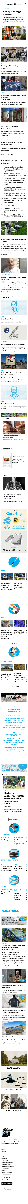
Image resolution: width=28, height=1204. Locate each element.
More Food (14, 599)
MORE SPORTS (13, 819)
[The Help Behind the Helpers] (14, 54)
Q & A (2, 316)
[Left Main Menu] (2, 4)
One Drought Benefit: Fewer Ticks (18, 868)
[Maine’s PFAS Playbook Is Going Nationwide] (14, 976)
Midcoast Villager (18, 457)
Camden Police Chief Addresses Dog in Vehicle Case (13, 210)
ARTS (2, 618)
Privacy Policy (9, 1189)
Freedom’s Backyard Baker (11, 435)
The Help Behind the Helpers (10, 66)
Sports (4, 774)
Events (4, 475)
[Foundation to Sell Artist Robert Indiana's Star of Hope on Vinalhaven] (7, 623)
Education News (5, 274)
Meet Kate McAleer (7, 319)
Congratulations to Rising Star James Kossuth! (6, 868)
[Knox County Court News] (14, 115)
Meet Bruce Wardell (7, 404)
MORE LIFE (13, 472)
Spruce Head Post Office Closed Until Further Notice (14, 216)
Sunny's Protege (12, 12)
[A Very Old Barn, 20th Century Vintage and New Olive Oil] (19, 667)
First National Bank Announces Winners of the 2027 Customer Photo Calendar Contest (14, 720)
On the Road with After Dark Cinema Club (19, 632)
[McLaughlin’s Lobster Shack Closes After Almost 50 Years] (14, 361)
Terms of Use (3, 1189)
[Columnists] (14, 854)
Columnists (5, 834)
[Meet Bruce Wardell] (14, 392)
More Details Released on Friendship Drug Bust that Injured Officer (14, 169)
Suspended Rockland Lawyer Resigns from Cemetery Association (15, 200)
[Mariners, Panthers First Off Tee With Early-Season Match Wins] (14, 782)
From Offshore (5, 837)
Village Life (6, 9)
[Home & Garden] (14, 652)
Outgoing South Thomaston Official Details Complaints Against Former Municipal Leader (14, 181)
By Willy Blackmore (8, 437)
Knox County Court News (9, 126)
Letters (3, 886)
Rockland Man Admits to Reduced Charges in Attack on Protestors (14, 189)
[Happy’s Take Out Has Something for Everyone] (19, 576)
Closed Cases (13, 1089)
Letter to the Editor (6, 889)
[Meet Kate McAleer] (14, 307)
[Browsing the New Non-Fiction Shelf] (14, 332)
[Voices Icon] (14, 828)
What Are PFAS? (7, 1037)
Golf (5, 790)
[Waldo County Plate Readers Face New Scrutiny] (14, 228)
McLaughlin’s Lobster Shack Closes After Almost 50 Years (15, 195)
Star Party (4, 840)
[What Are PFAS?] (14, 1028)
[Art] (14, 608)
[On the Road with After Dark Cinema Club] (19, 623)
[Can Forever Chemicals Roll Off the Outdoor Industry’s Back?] (14, 1001)
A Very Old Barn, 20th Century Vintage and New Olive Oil (19, 677)
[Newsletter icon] (14, 1101)
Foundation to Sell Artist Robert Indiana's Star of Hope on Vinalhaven (7, 634)
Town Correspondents (9, 860)
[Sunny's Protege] (14, 33)
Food (2, 370)
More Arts (14, 643)
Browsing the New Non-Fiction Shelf (13, 344)
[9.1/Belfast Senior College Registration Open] (14, 483)
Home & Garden (6, 661)
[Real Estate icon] (14, 1058)
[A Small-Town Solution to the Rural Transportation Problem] (14, 935)
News (2, 63)
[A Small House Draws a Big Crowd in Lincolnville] (7, 667)
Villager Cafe (13, 1111)
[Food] (14, 561)
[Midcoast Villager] (6, 460)
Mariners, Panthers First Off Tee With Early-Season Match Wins (14, 798)
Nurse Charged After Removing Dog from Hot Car (15, 175)
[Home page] (14, 4)
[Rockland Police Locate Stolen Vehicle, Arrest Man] (14, 265)
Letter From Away (18, 837)
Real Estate (13, 1068)
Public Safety (4, 124)
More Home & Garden (14, 686)
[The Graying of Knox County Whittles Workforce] (14, 83)
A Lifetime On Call (7, 155)
